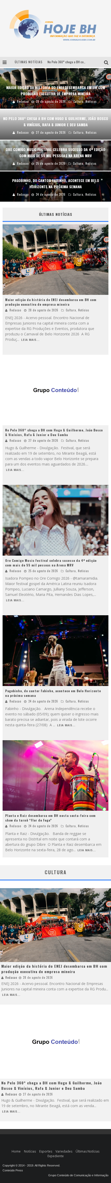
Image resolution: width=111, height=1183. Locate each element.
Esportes (45, 1151)
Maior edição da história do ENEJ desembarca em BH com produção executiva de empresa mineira (51, 301)
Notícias (83, 310)
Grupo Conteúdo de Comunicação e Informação (78, 1175)
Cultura (71, 310)
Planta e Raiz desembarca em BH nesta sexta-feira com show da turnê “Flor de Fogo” (50, 817)
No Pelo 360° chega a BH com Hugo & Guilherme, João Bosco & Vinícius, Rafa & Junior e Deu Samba (54, 432)
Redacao (15, 310)
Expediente (55, 1156)
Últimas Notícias (87, 1151)
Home (16, 1151)
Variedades (64, 1151)
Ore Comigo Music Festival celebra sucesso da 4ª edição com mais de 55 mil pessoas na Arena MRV (51, 562)
